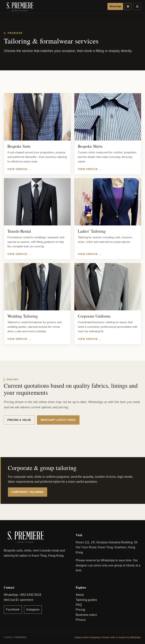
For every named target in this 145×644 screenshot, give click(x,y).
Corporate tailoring (28, 492)
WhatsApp (115, 6)
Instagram (32, 609)
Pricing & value (19, 420)
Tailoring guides (86, 599)
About (80, 594)
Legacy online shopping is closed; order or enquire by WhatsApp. (107, 637)
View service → (19, 169)
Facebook (12, 609)
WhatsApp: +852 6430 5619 (22, 594)
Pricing (80, 609)
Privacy (81, 619)
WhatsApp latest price (58, 420)
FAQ (79, 604)
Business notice (86, 614)
